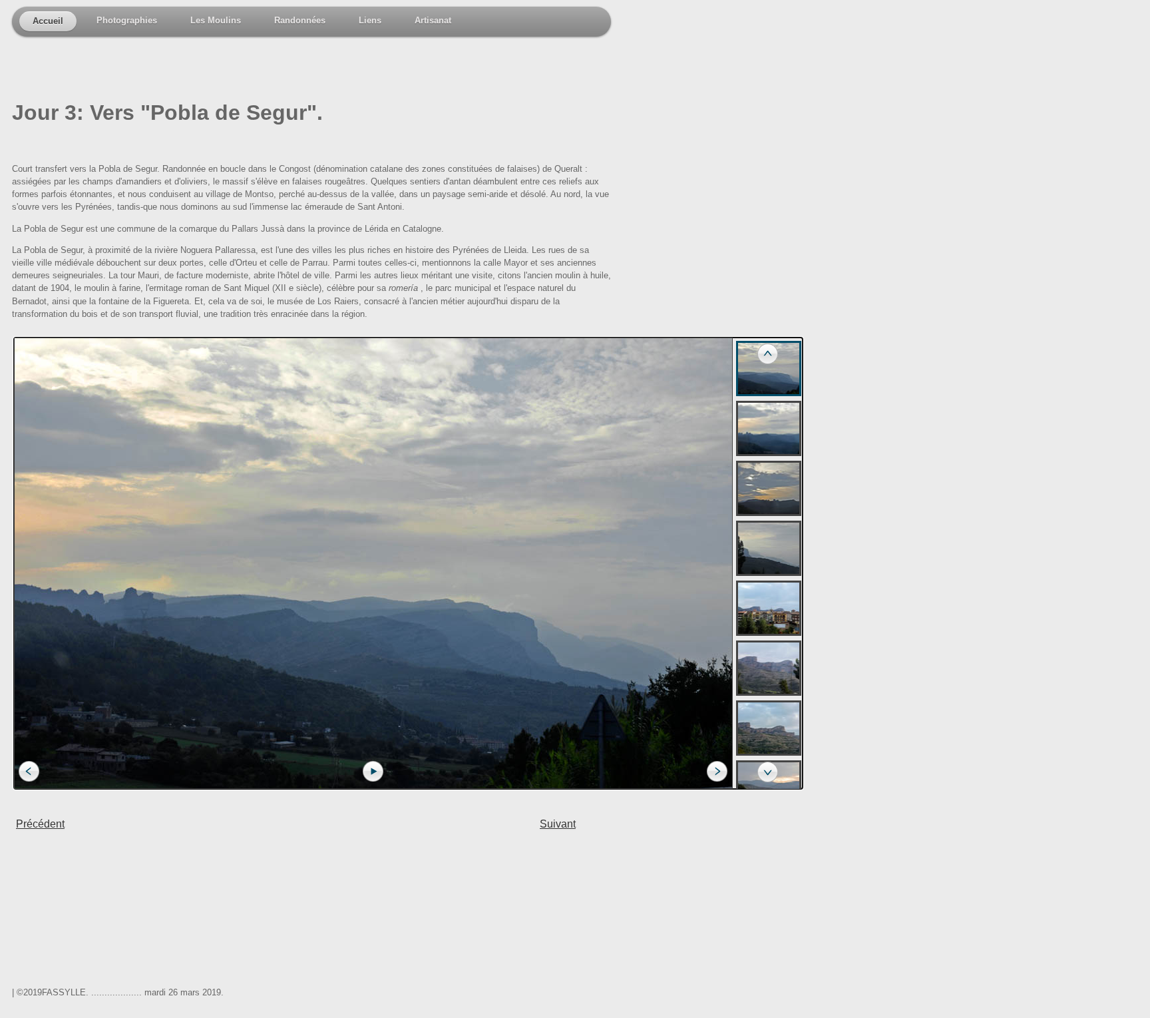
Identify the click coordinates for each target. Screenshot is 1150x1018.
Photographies (126, 20)
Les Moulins (215, 20)
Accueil (48, 21)
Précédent (40, 824)
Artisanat (433, 20)
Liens (370, 20)
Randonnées (299, 20)
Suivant (558, 824)
